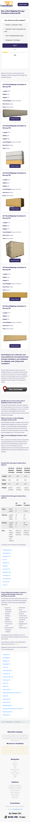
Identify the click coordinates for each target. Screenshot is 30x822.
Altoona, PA (6, 582)
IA (2, 748)
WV (24, 754)
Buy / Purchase (15, 794)
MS (12, 750)
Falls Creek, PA (7, 689)
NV (8, 752)
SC (27, 752)
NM (5, 752)
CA (10, 746)
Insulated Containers (15, 785)
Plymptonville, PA (7, 711)
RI (24, 752)
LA (17, 748)
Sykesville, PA (6, 715)
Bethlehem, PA (7, 572)
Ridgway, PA (6, 661)
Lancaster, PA (6, 575)
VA (13, 754)
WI (21, 754)
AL (2, 746)
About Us (15, 764)
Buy (15, 766)
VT (16, 754)
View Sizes (15, 797)
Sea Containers (15, 790)
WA (19, 754)
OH (14, 752)
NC (17, 750)
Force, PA (5, 667)
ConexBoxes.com (17, 809)
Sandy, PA (5, 696)
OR (19, 752)
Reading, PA (6, 562)
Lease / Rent (15, 796)
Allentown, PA (6, 556)
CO (13, 746)
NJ (2, 752)
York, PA (5, 585)
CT (16, 746)
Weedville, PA (6, 664)
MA (20, 748)
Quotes (15, 775)
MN (6, 750)
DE (21, 746)
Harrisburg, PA (7, 578)
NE (23, 750)
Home (15, 762)
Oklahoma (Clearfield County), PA (12, 692)
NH (26, 750)
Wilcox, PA (5, 683)
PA (22, 752)
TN (5, 754)
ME (26, 748)
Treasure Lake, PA (8, 677)
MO (9, 750)
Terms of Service (15, 773)
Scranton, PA (6, 569)
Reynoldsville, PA (7, 705)
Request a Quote (23, 4)
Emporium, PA (6, 699)
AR (5, 746)
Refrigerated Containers (15, 787)
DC (19, 746)
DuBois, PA (6, 686)
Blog (15, 776)
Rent (15, 768)
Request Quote (15, 119)
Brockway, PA (6, 680)
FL (24, 746)
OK (16, 752)
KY (14, 748)
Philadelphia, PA (7, 550)
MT (14, 750)
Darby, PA (5, 566)
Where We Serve (15, 769)
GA (27, 746)
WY (27, 754)
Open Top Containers (15, 789)
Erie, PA (5, 559)
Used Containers (15, 792)
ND (20, 750)
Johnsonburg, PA (7, 670)
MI (2, 750)
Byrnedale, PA (6, 657)
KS (12, 748)
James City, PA (6, 702)
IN (9, 748)
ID (5, 748)
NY (11, 752)
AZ (7, 746)
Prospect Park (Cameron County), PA (13, 708)
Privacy (15, 771)
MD (23, 748)
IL (7, 748)
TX (8, 754)
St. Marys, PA (6, 654)
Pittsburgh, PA (7, 553)
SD (2, 754)
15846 (17, 644)
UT (10, 754)
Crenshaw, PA (6, 673)
